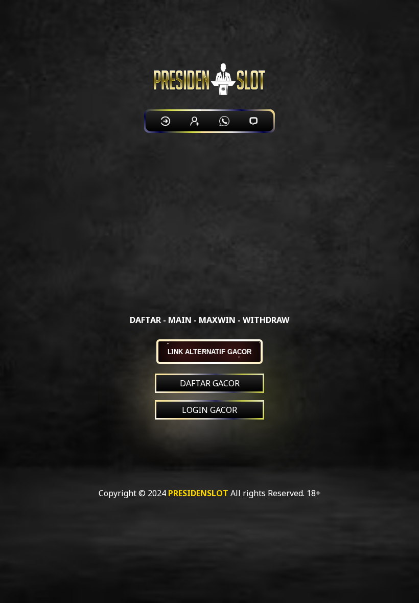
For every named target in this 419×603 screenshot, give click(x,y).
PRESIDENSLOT (198, 493)
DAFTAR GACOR (210, 383)
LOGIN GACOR (209, 409)
